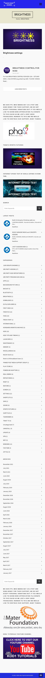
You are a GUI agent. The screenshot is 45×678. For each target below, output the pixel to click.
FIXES (4, 316)
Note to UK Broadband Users (12, 359)
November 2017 (8, 534)
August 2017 (7, 546)
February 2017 (7, 569)
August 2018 (7, 507)
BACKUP (5, 289)
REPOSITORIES (7, 378)
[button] (39, 208)
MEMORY (5, 347)
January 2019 (7, 491)
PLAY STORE (7, 366)
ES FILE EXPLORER (8, 304)
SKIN (4, 401)
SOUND (5, 405)
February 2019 (7, 488)
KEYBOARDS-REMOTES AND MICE (13, 328)
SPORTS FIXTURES (8, 409)
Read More (15, 227)
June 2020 (6, 476)
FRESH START (7, 320)
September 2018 (8, 503)
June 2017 (6, 554)
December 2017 (8, 530)
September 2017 (8, 542)
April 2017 (6, 561)
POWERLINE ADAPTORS (10, 370)
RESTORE (6, 386)
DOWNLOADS (7, 300)
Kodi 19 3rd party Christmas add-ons (23, 220)
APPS (4, 281)
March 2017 (6, 565)
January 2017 (7, 573)
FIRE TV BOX (7, 308)
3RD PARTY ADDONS (9, 269)
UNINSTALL (6, 429)
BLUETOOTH (7, 293)
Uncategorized (7, 425)
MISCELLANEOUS (8, 351)
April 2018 (6, 515)
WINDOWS (6, 444)
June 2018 (6, 511)
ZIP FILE (5, 452)
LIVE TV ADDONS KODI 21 (20, 247)
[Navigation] (40, 4)
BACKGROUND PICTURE (10, 285)
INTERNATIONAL (8, 324)
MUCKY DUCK (7, 355)
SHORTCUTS (7, 397)
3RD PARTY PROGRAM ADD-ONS (13, 277)
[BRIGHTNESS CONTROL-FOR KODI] (6, 70)
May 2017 (6, 558)
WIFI (4, 440)
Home (18, 19)
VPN (4, 436)
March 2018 (6, 519)
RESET (5, 382)
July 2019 (6, 484)
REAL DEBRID (7, 374)
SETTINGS (6, 394)
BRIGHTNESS (7, 296)
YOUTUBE (6, 448)
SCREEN (5, 390)
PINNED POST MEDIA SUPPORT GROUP (15, 363)
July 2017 (6, 550)
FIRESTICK (6, 312)
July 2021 (6, 468)
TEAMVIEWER (7, 417)
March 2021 (6, 472)
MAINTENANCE (7, 343)
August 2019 (7, 480)
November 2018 (8, 499)
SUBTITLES (6, 413)
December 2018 (8, 495)
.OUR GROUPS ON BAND (10, 265)
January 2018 (7, 526)
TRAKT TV (6, 421)
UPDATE (5, 433)
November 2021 (8, 464)
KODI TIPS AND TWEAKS (10, 335)
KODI (4, 331)
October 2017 (7, 538)
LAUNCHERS (7, 339)
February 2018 (7, 523)
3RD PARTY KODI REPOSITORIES (13, 273)
